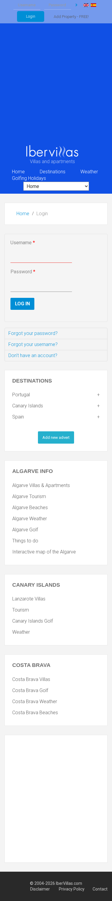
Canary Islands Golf (32, 621)
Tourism (20, 610)
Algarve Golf (25, 530)
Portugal (21, 395)
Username (22, 242)
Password (22, 271)
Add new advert (56, 437)
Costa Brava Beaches (35, 712)
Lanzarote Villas (28, 599)
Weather (21, 632)
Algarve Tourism (29, 496)
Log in (76, 5)
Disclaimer (40, 889)
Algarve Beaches (30, 507)
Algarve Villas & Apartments (41, 485)
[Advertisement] (56, 85)
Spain (18, 417)
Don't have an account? (32, 355)
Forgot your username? (33, 344)
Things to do (25, 541)
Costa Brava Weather (34, 701)
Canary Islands (27, 406)
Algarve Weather (29, 518)
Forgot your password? (33, 333)
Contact (100, 889)
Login (30, 16)
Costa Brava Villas (31, 679)
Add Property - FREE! (71, 16)
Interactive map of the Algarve (44, 552)
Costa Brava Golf (30, 690)
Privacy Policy (72, 889)
